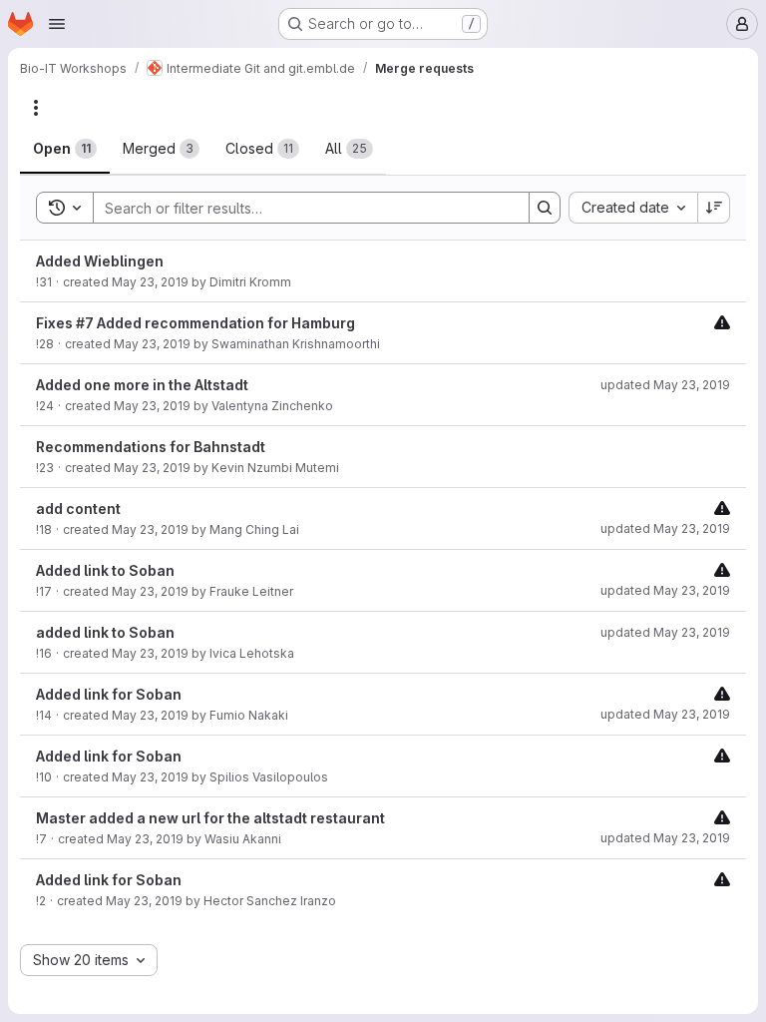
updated (665, 384)
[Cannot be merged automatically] (722, 321)
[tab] (65, 149)
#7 (85, 322)
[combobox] (633, 208)
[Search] (545, 208)
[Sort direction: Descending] (714, 208)
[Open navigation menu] (57, 24)
